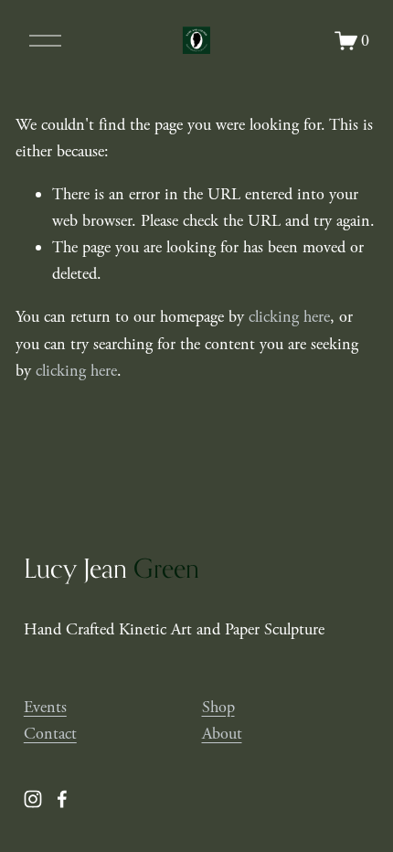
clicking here (289, 316)
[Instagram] (33, 799)
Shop (218, 707)
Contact (50, 733)
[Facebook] (62, 799)
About (222, 733)
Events (45, 707)
